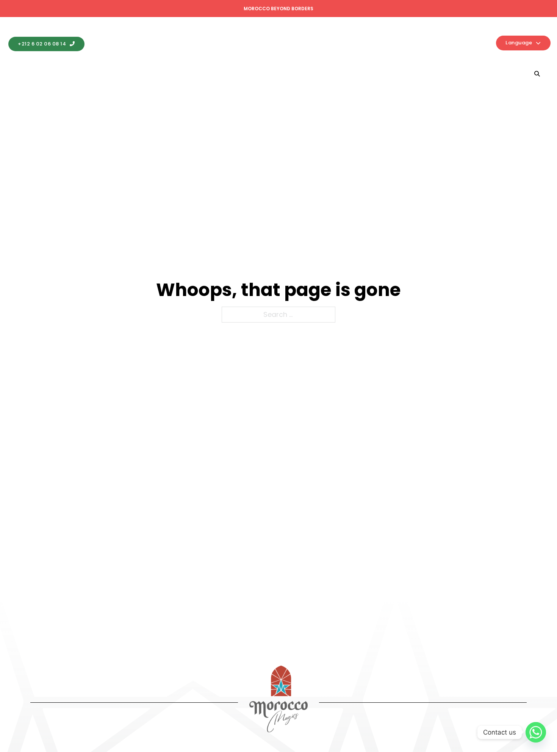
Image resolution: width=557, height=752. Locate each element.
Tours (341, 73)
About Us (403, 73)
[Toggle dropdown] (79, 74)
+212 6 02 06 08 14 (42, 43)
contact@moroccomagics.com (148, 43)
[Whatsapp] (536, 732)
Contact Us (452, 73)
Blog (501, 73)
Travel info (206, 73)
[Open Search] (537, 74)
